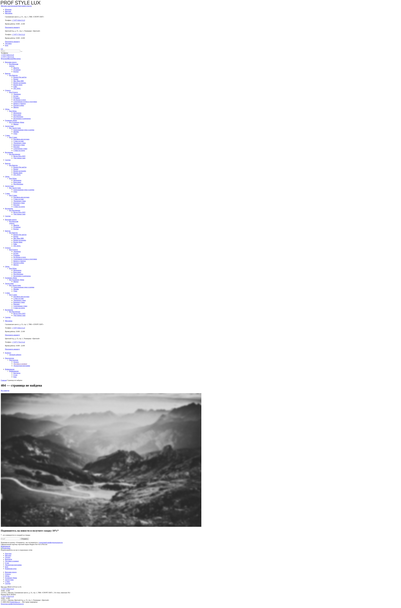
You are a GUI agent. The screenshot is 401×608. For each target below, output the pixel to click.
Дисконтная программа (13, 565)
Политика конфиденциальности (12, 604)
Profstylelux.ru (15, 602)
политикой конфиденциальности (51, 542)
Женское (10, 58)
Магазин (8, 555)
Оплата (7, 557)
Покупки (8, 553)
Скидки (8, 583)
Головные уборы (11, 578)
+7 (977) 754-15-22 (18, 34)
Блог (6, 567)
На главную (5, 390)
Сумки (7, 581)
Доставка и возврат (12, 561)
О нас (7, 563)
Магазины (17, 58)
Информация (5, 546)
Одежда (8, 574)
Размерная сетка (10, 568)
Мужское (4, 58)
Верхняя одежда (10, 572)
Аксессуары (9, 580)
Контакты (8, 559)
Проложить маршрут (12, 27)
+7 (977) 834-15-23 (18, 20)
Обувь (7, 576)
